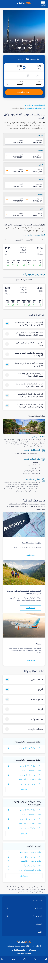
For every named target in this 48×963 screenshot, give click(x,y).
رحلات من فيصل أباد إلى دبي (30, 747)
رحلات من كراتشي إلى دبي (31, 783)
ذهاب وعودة (35, 59)
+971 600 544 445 (24, 953)
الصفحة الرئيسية (40, 105)
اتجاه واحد (21, 59)
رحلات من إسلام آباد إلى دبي (30, 765)
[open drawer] (43, 2)
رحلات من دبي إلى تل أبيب (31, 865)
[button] (24, 323)
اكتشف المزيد (30, 555)
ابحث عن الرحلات (23, 92)
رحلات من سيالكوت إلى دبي (30, 774)
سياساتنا (32, 949)
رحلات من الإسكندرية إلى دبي (30, 870)
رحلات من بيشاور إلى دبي (31, 770)
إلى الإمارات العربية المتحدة (36, 108)
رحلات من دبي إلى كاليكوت (31, 861)
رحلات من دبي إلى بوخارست (30, 852)
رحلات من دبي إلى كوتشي (31, 856)
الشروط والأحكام (18, 949)
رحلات (29, 105)
